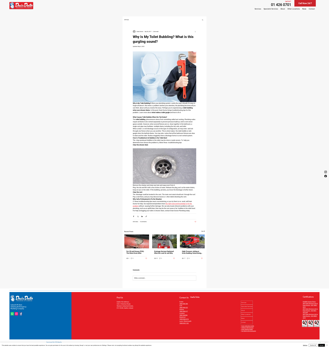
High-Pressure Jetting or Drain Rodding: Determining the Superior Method (191, 252)
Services (243, 303)
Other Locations (246, 314)
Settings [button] (305, 345)
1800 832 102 (184, 323)
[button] (202, 19)
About (243, 310)
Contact (243, 322)
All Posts (126, 19)
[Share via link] (146, 216)
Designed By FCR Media (54, 342)
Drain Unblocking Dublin (247, 326)
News (243, 318)
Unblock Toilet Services (247, 327)
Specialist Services (246, 306)
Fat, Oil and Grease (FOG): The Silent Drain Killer (135, 252)
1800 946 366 (183, 304)
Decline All (313, 345)
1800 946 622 (183, 307)
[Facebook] (325, 176)
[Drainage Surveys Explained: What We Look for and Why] (164, 241)
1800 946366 (183, 315)
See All (203, 231)
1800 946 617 (183, 311)
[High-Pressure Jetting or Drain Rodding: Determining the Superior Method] (192, 241)
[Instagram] (325, 172)
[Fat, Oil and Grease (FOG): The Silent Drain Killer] (136, 241)
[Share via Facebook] (133, 216)
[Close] (327, 345)
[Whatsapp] (12, 313)
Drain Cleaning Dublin (247, 329)
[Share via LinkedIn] (142, 216)
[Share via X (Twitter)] (138, 216)
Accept (321, 345)
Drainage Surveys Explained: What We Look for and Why (164, 252)
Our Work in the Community (248, 331)
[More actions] (195, 31)
